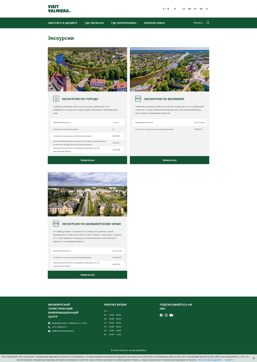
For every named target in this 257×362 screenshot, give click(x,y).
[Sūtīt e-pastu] (49, 331)
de (201, 8)
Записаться (87, 160)
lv (184, 8)
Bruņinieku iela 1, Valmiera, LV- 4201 (69, 323)
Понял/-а (229, 359)
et (195, 8)
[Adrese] (49, 323)
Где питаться (94, 23)
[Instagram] (166, 315)
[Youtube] (171, 315)
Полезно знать (154, 23)
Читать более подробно (210, 359)
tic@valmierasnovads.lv (63, 330)
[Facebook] (161, 315)
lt (207, 8)
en (189, 8)
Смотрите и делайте (62, 23)
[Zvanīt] (49, 327)
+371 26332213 (59, 327)
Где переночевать (124, 23)
